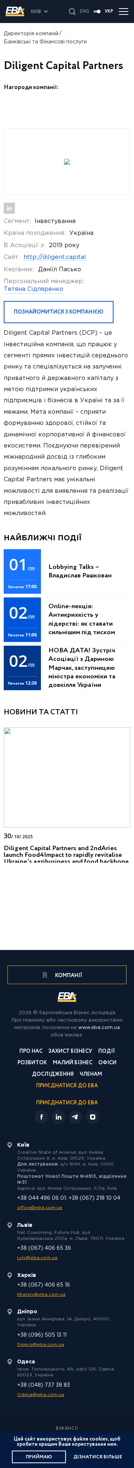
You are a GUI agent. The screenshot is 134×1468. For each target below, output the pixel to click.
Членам (91, 1075)
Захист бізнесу (70, 1052)
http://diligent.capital (54, 257)
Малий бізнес (72, 1063)
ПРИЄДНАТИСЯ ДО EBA (67, 1102)
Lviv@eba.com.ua (37, 1258)
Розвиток (32, 1063)
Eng (84, 11)
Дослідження (53, 1075)
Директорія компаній (31, 34)
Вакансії (67, 1428)
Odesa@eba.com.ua (40, 1395)
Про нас (30, 1052)
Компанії (68, 975)
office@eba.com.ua (39, 1208)
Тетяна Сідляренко (33, 289)
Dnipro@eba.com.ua (40, 1345)
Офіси (107, 1063)
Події (106, 1052)
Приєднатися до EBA (67, 1086)
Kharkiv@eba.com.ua (41, 1294)
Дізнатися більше (97, 1457)
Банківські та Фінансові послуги (45, 42)
